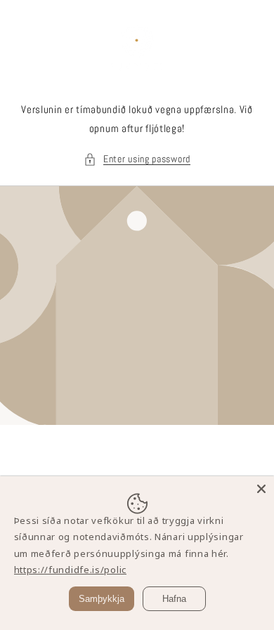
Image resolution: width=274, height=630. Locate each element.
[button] (137, 159)
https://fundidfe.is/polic (70, 569)
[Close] (261, 489)
